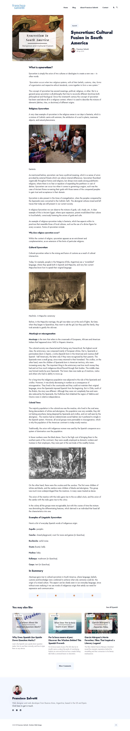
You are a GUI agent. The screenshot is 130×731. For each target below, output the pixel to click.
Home (66, 7)
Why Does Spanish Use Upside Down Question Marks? (27, 639)
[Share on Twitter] (37, 595)
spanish (74, 26)
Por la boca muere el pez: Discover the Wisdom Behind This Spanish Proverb (64, 640)
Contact (105, 7)
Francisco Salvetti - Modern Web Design (30, 725)
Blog (74, 7)
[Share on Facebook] (56, 595)
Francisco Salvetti (83, 49)
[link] (13, 710)
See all (112, 607)
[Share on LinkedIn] (92, 595)
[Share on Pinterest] (74, 595)
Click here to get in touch (22, 706)
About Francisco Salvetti (89, 7)
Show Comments (65, 666)
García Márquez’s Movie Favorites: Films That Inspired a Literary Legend (100, 640)
